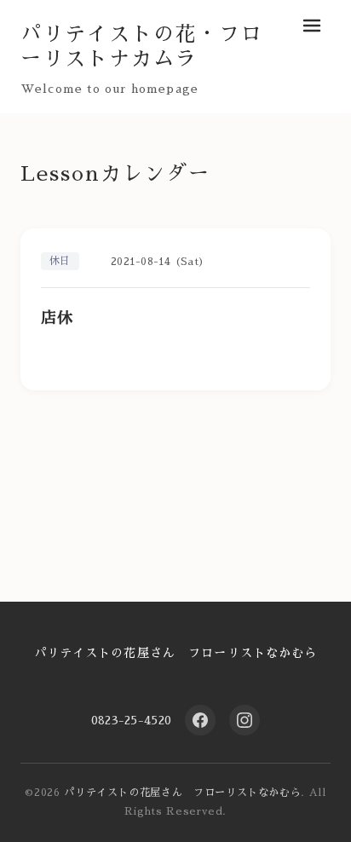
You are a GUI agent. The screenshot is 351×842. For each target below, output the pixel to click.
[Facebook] (200, 720)
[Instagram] (244, 720)
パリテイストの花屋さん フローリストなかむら (176, 653)
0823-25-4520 (131, 720)
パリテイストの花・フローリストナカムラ (141, 46)
